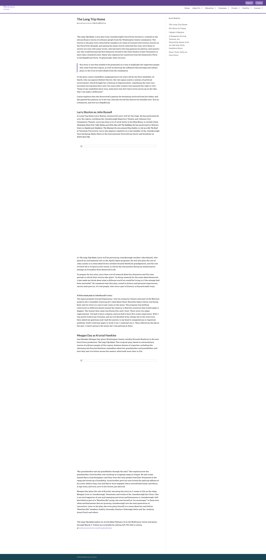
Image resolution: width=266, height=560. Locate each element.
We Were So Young (177, 28)
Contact (257, 8)
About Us (196, 8)
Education (209, 8)
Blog (104, 23)
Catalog (259, 3)
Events (235, 8)
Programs (223, 8)
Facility (245, 8)
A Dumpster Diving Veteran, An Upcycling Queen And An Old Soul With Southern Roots (179, 42)
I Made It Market (176, 32)
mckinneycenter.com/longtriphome (95, 528)
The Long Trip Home (178, 24)
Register (249, 3)
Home (187, 8)
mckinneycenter (85, 23)
